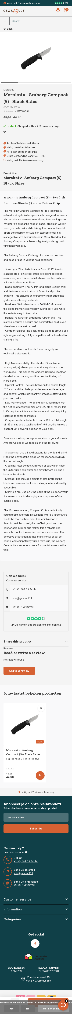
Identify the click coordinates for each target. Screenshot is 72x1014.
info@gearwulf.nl (22, 598)
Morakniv (8, 89)
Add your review (19, 670)
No (27, 1008)
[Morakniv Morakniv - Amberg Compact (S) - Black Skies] (24, 724)
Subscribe (36, 828)
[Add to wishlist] (4, 132)
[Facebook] (35, 943)
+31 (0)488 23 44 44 (25, 589)
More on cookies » (53, 1008)
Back (10, 28)
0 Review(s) (22, 110)
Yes (11, 1008)
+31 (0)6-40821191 (23, 607)
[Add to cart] (40, 775)
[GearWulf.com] (13, 11)
